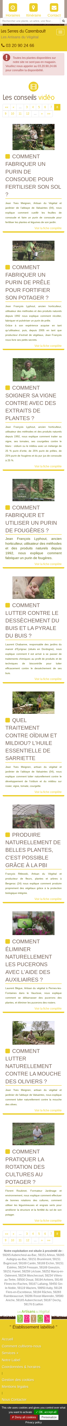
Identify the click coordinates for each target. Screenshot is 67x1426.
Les (23, 34)
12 (27, 113)
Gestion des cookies (18, 1380)
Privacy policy (33, 1422)
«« (6, 107)
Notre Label (11, 1360)
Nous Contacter (14, 1400)
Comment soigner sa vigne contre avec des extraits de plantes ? (30, 403)
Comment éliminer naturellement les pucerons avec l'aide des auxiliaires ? (28, 960)
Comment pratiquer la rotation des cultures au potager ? (25, 1167)
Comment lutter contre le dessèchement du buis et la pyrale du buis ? (32, 620)
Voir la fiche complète (48, 228)
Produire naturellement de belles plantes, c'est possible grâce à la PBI (33, 850)
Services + (10, 1353)
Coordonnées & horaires (21, 1367)
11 (20, 113)
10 (12, 113)
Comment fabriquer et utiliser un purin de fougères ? (31, 519)
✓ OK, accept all (46, 1412)
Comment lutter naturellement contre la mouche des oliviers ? (33, 1066)
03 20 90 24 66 (19, 45)
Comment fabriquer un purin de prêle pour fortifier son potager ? (27, 282)
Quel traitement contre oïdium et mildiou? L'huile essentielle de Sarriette (31, 739)
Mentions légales (15, 1387)
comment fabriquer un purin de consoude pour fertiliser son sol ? (33, 175)
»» (48, 113)
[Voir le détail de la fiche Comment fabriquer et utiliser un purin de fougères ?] (33, 489)
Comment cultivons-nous (21, 1346)
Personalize (49, 1417)
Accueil (7, 1339)
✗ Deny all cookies (24, 1417)
